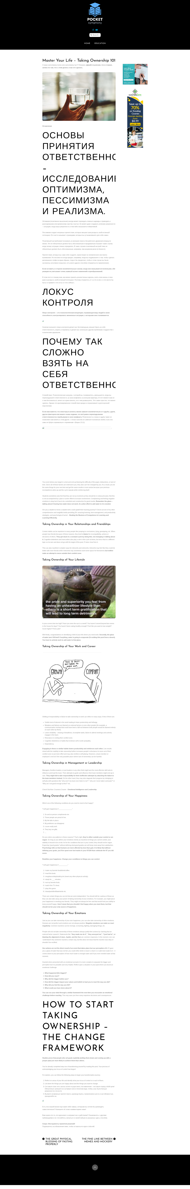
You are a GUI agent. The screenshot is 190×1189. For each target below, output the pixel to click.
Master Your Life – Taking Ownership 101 (78, 61)
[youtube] (96, 29)
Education (100, 43)
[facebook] (93, 29)
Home (87, 43)
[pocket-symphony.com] (95, 23)
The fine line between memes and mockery (98, 1140)
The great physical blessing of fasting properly (57, 1142)
